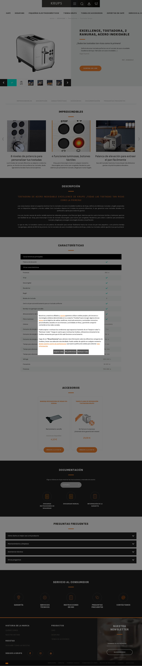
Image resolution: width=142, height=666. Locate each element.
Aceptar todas (58, 352)
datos (41, 320)
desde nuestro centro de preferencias (52, 344)
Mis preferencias (70, 352)
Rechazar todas (83, 352)
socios (62, 316)
